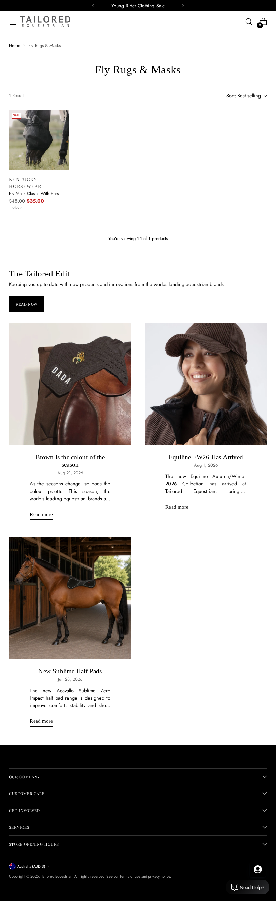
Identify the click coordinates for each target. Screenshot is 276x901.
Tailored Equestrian (56, 876)
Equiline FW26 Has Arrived (206, 457)
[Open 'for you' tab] (258, 869)
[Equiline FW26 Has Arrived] (206, 384)
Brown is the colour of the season (70, 461)
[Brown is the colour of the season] (70, 384)
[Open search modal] (249, 22)
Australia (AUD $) (31, 866)
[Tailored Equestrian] (45, 21)
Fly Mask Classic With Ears (34, 193)
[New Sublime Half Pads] (70, 598)
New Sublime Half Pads (70, 671)
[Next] (182, 5)
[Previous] (93, 5)
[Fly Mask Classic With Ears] (39, 140)
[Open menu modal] (13, 22)
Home (14, 45)
